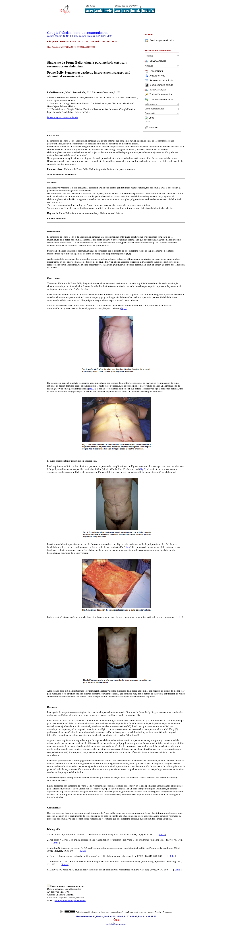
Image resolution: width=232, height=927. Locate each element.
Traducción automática (161, 94)
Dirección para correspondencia (62, 117)
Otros (151, 118)
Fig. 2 (92, 388)
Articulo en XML (157, 75)
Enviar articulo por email (161, 99)
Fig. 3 (143, 469)
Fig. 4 (127, 547)
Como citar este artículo (161, 85)
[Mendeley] (147, 118)
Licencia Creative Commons (159, 912)
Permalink (154, 127)
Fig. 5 (179, 617)
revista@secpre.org (116, 924)
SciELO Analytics (158, 61)
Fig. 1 (124, 308)
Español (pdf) (156, 71)
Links (162, 834)
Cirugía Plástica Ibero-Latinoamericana (77, 33)
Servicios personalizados (162, 40)
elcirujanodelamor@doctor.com (70, 900)
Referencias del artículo (161, 80)
